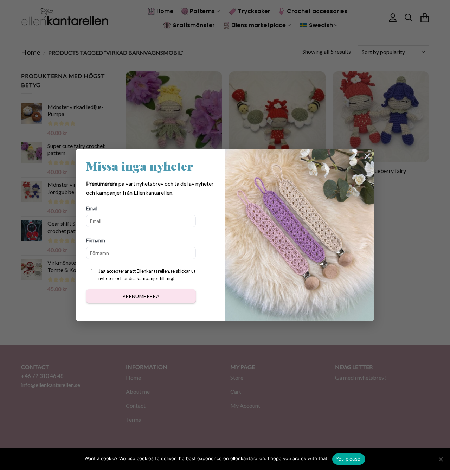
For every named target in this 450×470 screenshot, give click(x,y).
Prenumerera (141, 296)
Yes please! (349, 459)
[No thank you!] (440, 461)
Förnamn (95, 240)
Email (91, 208)
